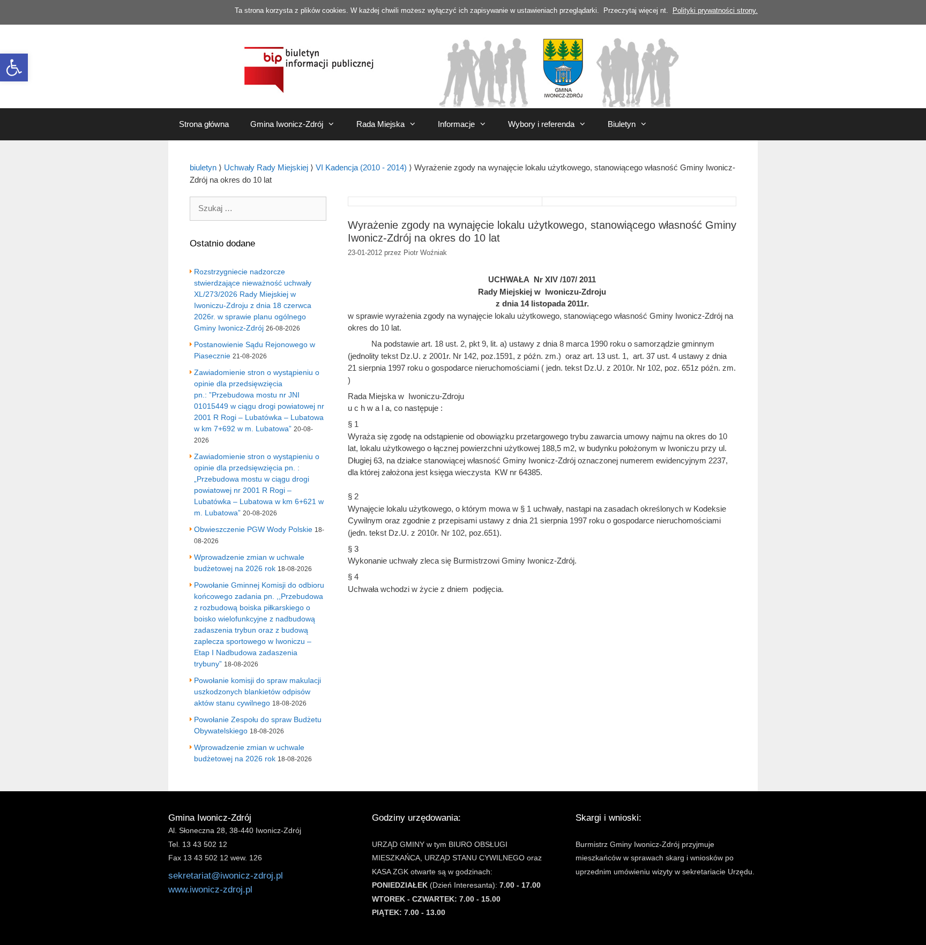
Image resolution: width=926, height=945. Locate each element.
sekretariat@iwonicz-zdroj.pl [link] (225, 876)
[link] (14, 67)
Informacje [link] (456, 124)
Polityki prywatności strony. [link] (715, 10)
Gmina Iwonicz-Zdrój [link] (286, 124)
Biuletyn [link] (622, 124)
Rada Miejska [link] (380, 124)
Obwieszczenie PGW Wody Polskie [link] (253, 529)
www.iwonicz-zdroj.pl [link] (210, 889)
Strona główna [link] (204, 124)
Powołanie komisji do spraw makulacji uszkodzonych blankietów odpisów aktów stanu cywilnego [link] (257, 691)
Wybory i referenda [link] (541, 124)
